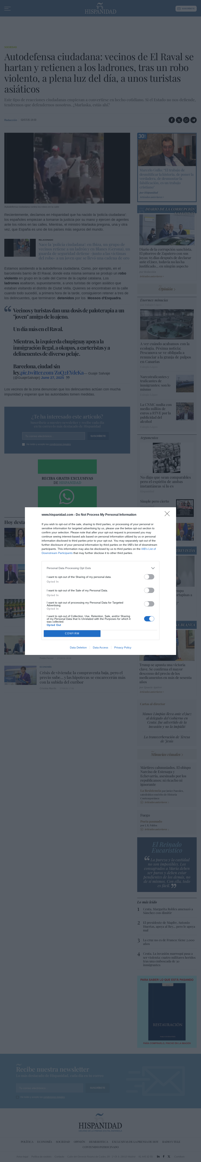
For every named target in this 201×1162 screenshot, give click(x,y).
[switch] (149, 576)
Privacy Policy (122, 647)
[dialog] (100, 581)
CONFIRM (72, 633)
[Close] (168, 515)
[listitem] (100, 568)
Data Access (100, 647)
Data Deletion (78, 647)
